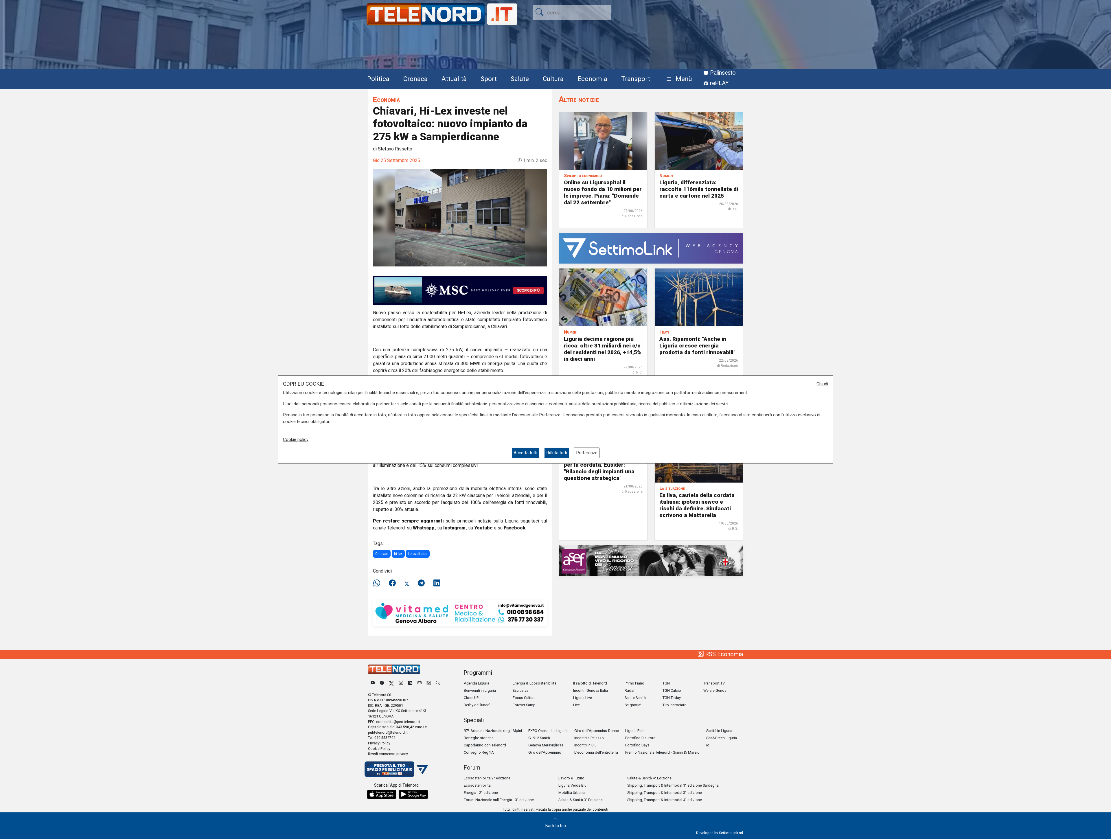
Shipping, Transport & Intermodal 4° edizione (664, 800)
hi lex (398, 554)
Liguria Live (582, 698)
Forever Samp (524, 705)
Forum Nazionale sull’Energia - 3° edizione (499, 800)
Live (576, 705)
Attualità (454, 78)
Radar (629, 690)
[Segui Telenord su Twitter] (391, 683)
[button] (678, 79)
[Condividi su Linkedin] (437, 583)
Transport (635, 78)
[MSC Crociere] (460, 289)
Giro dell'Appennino (544, 752)
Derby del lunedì (477, 705)
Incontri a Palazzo (589, 738)
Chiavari (381, 554)
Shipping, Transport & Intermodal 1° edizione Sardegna (673, 785)
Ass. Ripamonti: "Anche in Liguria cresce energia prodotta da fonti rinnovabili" (697, 346)
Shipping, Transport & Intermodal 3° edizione (664, 792)
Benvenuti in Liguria (480, 690)
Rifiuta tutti (556, 452)
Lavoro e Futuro (571, 778)
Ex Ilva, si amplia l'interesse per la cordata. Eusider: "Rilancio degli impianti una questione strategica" (600, 468)
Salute (520, 78)
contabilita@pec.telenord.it (398, 722)
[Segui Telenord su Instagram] (401, 683)
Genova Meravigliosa (545, 745)
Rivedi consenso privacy (388, 754)
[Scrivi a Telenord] (419, 683)
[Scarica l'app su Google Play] (413, 794)
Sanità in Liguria (719, 730)
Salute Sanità (635, 698)
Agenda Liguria (476, 683)
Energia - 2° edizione (481, 792)
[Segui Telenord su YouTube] (372, 683)
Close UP (471, 698)
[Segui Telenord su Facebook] (382, 683)
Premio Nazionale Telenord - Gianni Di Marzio (662, 752)
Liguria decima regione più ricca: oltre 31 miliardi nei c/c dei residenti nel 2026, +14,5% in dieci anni (602, 349)
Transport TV (714, 683)
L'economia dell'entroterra (596, 752)
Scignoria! (633, 705)
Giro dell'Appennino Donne (596, 730)
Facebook (514, 528)
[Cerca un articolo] (438, 683)
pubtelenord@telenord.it (388, 732)
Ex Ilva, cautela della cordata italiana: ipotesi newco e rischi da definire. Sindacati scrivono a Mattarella (697, 505)
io (707, 745)
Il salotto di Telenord (590, 683)
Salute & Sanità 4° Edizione (649, 778)
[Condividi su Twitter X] (407, 583)
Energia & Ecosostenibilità (534, 683)
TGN (666, 683)
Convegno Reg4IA (479, 752)
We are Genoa (714, 690)
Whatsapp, (424, 528)
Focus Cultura (524, 698)
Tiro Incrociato (675, 705)
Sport (489, 78)
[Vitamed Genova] (460, 612)
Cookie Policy (379, 748)
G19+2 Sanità (539, 738)
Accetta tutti (525, 452)
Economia (592, 78)
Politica (378, 78)
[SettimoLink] (651, 248)
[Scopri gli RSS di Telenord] (428, 683)
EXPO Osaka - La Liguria (548, 730)
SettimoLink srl (731, 833)
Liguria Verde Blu (572, 785)
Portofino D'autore (640, 738)
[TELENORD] (394, 669)
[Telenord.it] (396, 769)
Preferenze (586, 452)
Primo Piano (634, 683)
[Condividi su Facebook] (392, 583)
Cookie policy (295, 439)
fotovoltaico (417, 554)
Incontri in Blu (585, 745)
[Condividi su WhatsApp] (378, 583)
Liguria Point (635, 730)
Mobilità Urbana (571, 792)
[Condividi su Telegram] (421, 583)
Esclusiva (520, 690)
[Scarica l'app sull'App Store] (382, 794)
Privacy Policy (379, 743)
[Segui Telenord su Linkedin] (410, 683)
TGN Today (672, 698)
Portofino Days (637, 745)
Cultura (553, 78)
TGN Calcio (672, 690)
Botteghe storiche (479, 738)
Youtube (483, 528)
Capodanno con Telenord (485, 745)
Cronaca (415, 78)
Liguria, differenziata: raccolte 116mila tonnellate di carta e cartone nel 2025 (698, 189)
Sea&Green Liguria (721, 738)
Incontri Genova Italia (590, 690)
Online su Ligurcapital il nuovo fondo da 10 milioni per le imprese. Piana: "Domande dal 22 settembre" (603, 192)
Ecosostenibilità (477, 785)
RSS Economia (723, 654)
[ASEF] (651, 560)
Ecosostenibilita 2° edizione (487, 778)
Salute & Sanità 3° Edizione (580, 800)
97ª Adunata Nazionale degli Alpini (493, 730)
